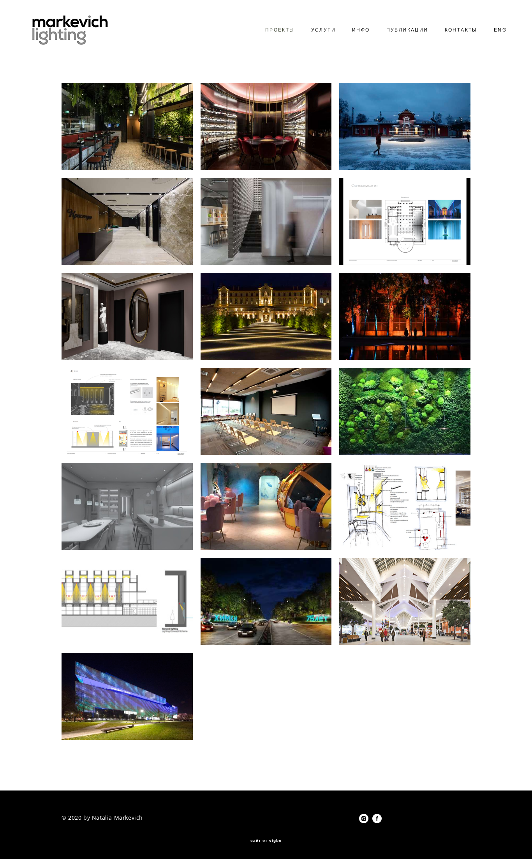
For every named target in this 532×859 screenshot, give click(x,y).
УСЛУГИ (323, 30)
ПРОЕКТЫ (280, 30)
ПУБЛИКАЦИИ (407, 30)
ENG (500, 30)
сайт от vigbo (266, 841)
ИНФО (361, 30)
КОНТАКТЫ (461, 30)
